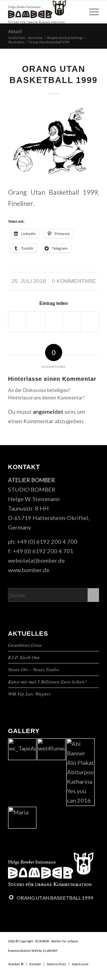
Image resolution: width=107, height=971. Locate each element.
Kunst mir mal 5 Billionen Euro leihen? (47, 681)
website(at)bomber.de (36, 560)
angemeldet (48, 411)
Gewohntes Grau (25, 645)
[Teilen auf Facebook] (17, 322)
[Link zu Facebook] (77, 958)
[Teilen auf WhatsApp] (53, 322)
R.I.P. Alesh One (24, 657)
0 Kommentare (74, 281)
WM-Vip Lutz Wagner (29, 693)
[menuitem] (91, 11)
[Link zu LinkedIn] (94, 958)
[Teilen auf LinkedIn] (90, 322)
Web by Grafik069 (44, 950)
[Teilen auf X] (35, 322)
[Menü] (91, 11)
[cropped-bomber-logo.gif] (44, 11)
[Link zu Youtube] (86, 958)
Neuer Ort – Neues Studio (33, 669)
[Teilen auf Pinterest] (71, 322)
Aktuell (15, 31)
